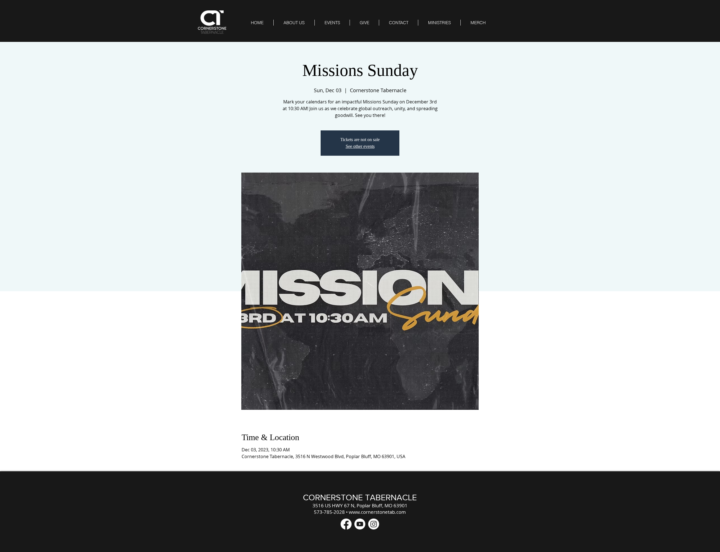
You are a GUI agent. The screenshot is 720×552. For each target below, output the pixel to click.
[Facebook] (346, 524)
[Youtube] (359, 524)
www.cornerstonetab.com (377, 512)
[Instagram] (373, 524)
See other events (360, 146)
